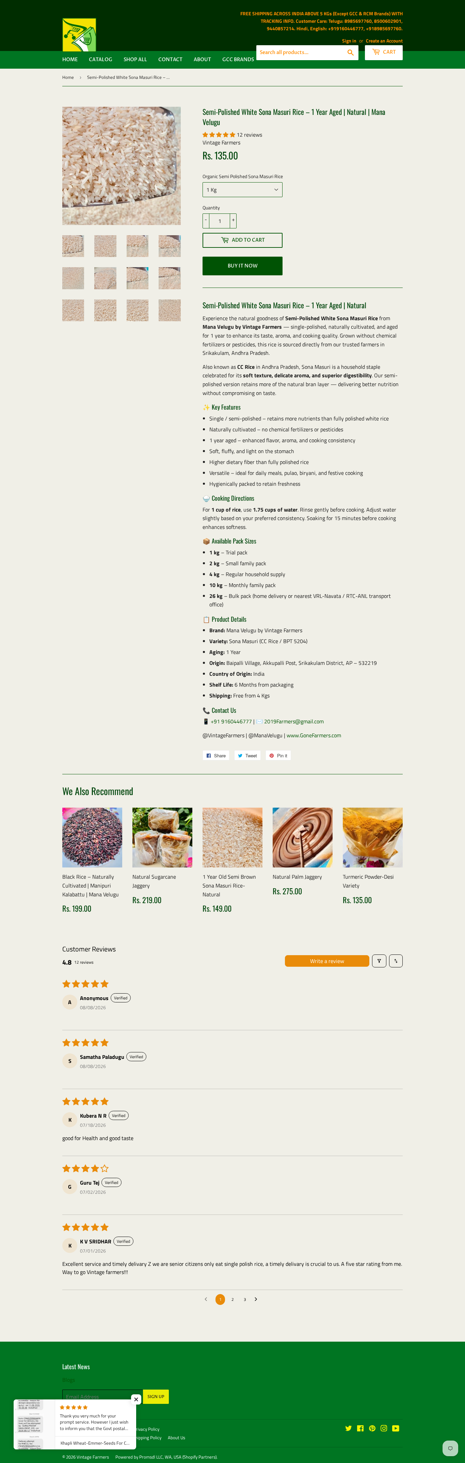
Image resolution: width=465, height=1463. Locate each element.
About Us (176, 1437)
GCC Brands (238, 59)
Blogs (68, 1380)
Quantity (211, 207)
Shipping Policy (147, 1437)
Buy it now (243, 266)
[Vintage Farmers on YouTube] (395, 1429)
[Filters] (379, 960)
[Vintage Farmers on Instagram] (384, 1429)
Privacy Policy (146, 1429)
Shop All (135, 59)
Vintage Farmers (93, 1456)
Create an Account (384, 40)
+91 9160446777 (231, 721)
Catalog (100, 59)
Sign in (349, 40)
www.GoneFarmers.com (314, 735)
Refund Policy (113, 1437)
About (202, 59)
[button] (220, 135)
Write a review (327, 961)
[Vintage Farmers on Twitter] (348, 1429)
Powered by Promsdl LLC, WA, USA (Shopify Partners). (166, 1456)
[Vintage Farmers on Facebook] (360, 1429)
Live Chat (118, 1429)
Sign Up (155, 1396)
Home (70, 59)
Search (69, 1429)
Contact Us (92, 1429)
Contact (170, 59)
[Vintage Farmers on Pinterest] (372, 1429)
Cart (389, 52)
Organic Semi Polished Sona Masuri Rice (243, 176)
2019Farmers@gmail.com (294, 721)
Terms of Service (78, 1437)
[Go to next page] (257, 1299)
